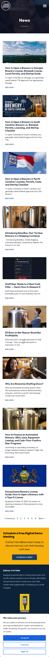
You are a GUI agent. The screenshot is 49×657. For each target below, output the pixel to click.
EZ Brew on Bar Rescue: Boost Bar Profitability (23, 334)
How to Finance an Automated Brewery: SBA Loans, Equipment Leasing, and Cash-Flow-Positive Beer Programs (23, 439)
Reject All (24, 651)
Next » (42, 518)
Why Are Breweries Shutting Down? (24, 383)
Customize (24, 645)
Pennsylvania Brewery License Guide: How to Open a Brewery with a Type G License (24, 494)
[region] (24, 635)
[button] (45, 6)
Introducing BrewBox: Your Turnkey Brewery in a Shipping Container (24, 234)
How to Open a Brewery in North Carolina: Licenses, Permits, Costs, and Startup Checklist (23, 181)
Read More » (10, 87)
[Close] (46, 615)
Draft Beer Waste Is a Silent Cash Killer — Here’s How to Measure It (22, 285)
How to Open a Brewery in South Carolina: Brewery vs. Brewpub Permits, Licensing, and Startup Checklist (22, 126)
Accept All (25, 638)
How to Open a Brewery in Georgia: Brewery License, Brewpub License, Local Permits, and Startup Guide (24, 70)
